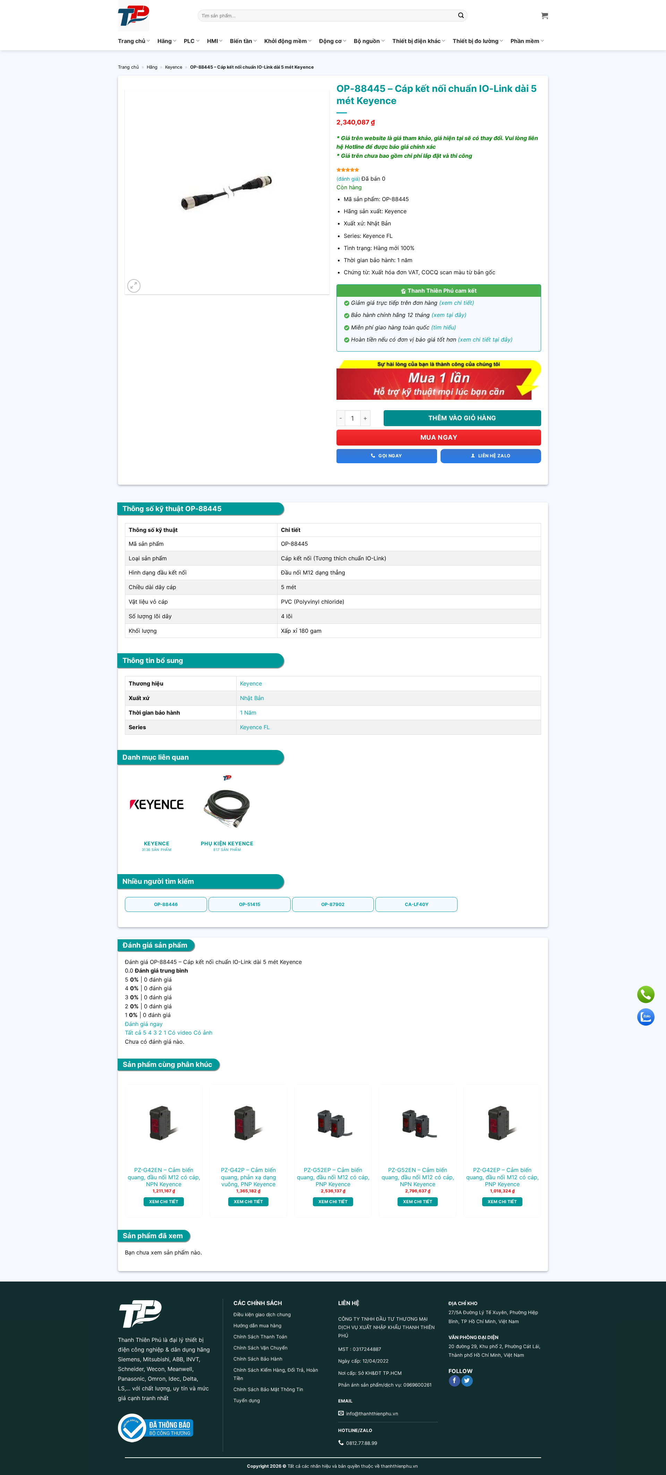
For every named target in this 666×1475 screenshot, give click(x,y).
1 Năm (248, 712)
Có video (180, 1032)
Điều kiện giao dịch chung (262, 1314)
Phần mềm (525, 40)
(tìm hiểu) (443, 327)
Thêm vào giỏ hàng (462, 418)
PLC (189, 40)
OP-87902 (332, 904)
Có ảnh (203, 1032)
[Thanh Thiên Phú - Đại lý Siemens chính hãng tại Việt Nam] (152, 15)
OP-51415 (249, 904)
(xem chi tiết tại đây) (485, 339)
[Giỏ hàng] (544, 15)
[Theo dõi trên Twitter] (467, 1381)
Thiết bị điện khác (416, 40)
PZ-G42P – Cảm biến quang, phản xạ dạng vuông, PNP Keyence (248, 1177)
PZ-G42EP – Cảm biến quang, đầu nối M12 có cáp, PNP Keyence (502, 1177)
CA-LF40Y (416, 904)
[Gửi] (461, 15)
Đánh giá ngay (144, 1023)
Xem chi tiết (163, 1201)
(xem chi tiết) (456, 302)
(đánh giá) (348, 179)
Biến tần (241, 40)
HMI (212, 40)
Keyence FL (255, 727)
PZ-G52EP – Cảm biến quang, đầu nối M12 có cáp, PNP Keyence (333, 1177)
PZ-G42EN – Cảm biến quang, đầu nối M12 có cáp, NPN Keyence (164, 1177)
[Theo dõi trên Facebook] (454, 1381)
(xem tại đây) (449, 314)
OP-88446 (166, 904)
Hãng (164, 40)
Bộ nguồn (367, 40)
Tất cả (133, 1032)
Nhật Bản (252, 698)
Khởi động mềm (285, 40)
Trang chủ (131, 40)
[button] (134, 286)
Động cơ (330, 40)
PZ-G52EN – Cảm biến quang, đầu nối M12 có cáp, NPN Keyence (418, 1177)
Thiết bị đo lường (475, 40)
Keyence (173, 67)
